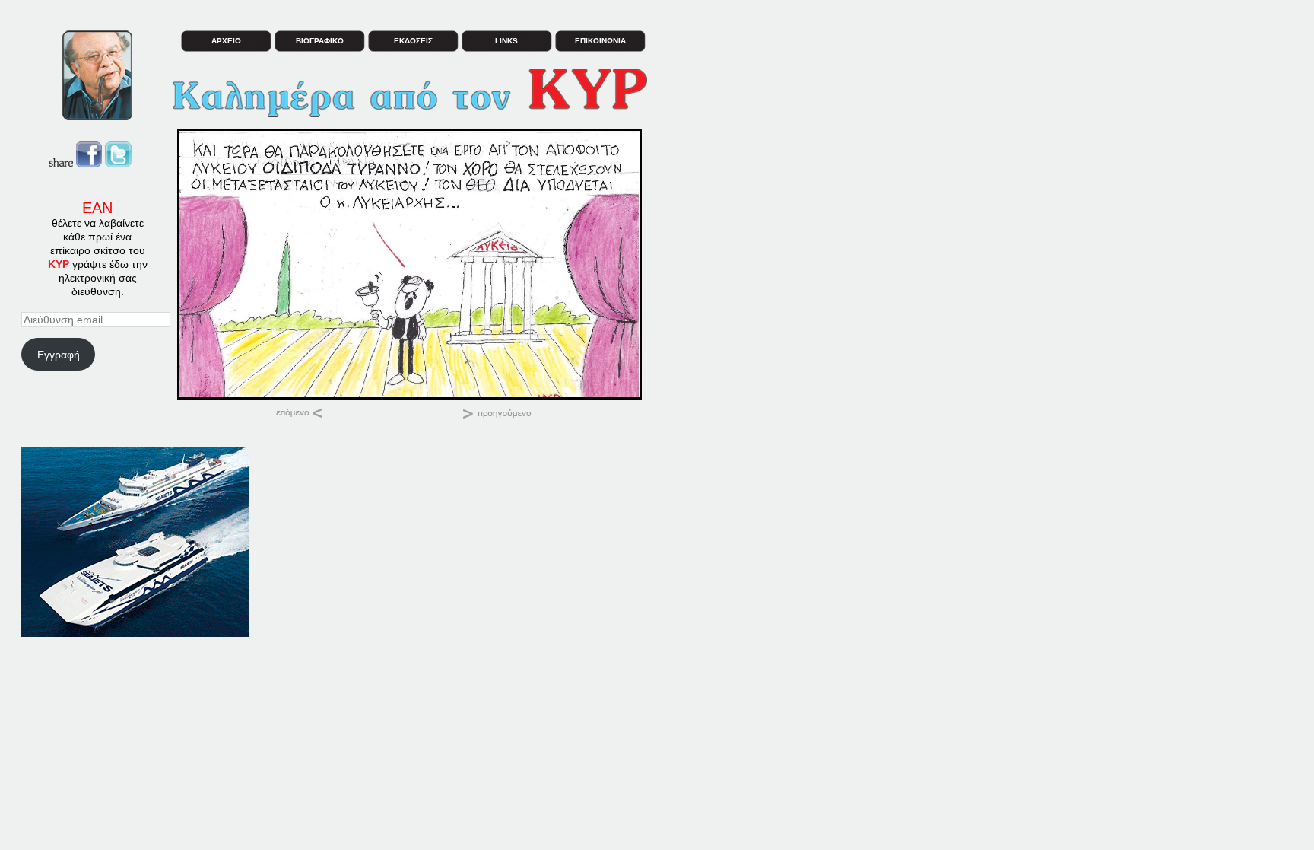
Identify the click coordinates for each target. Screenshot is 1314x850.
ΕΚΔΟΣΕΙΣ (413, 41)
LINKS (506, 41)
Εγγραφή (58, 355)
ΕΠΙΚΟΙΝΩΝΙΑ (600, 41)
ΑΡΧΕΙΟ (226, 41)
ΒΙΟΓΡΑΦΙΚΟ (320, 41)
